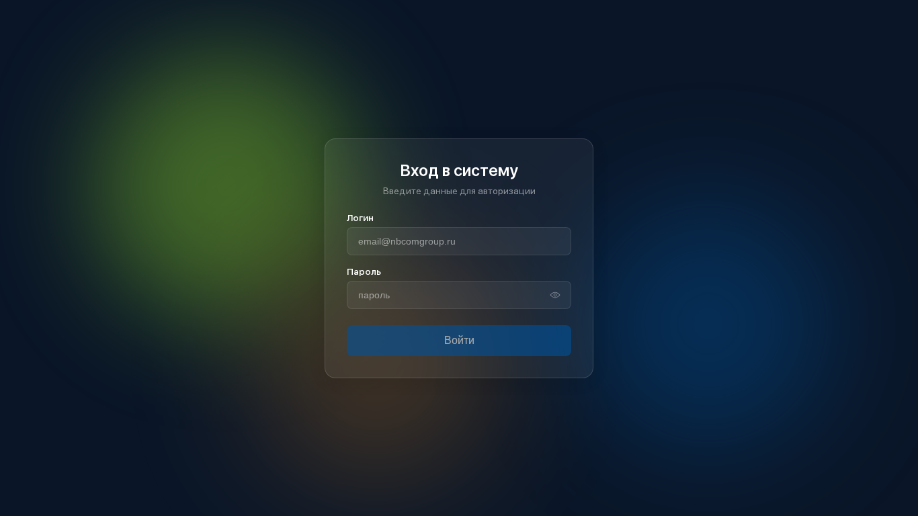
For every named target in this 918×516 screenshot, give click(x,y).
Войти (459, 340)
